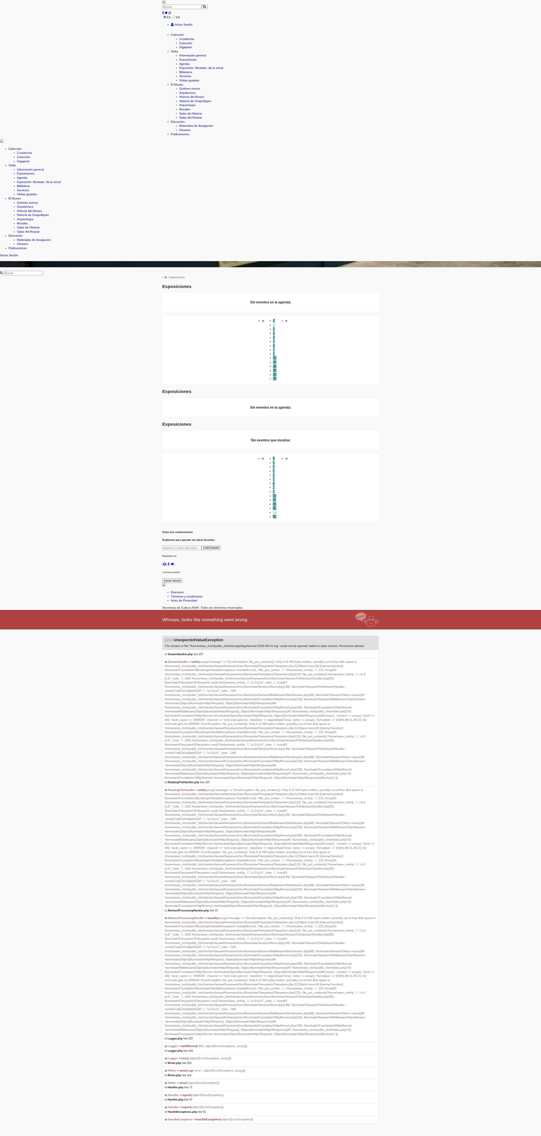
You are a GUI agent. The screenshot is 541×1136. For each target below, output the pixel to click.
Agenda (184, 63)
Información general (192, 55)
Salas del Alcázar (190, 117)
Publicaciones (180, 134)
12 (274, 366)
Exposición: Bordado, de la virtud (201, 68)
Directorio (177, 592)
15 (274, 378)
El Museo (177, 84)
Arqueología (187, 105)
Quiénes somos (189, 88)
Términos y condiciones (186, 596)
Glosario (184, 130)
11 (274, 362)
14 (274, 374)
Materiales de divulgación (196, 125)
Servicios (185, 76)
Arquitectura (187, 92)
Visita (174, 51)
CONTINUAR (211, 548)
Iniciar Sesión (183, 24)
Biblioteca (185, 72)
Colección (177, 34)
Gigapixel (185, 47)
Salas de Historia (190, 113)
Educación (178, 121)
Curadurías (186, 39)
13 (274, 370)
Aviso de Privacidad (184, 600)
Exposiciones (188, 59)
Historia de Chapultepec (195, 101)
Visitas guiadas (189, 80)
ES (169, 17)
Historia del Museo (191, 96)
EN (178, 17)
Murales (184, 109)
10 (274, 358)
